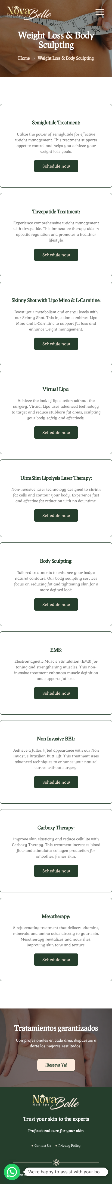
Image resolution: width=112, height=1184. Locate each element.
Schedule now (56, 166)
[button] (12, 1172)
